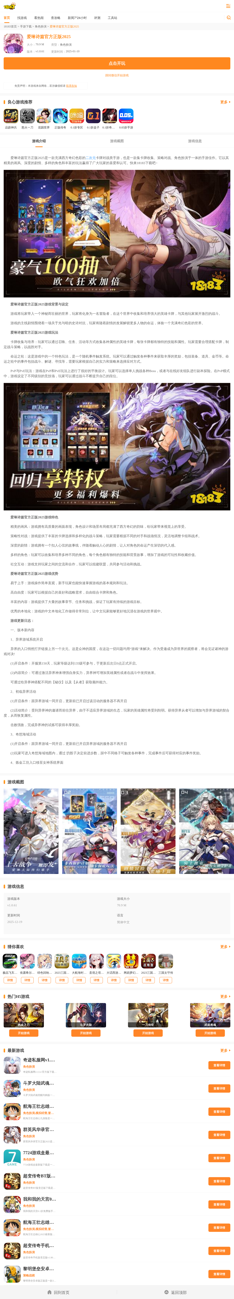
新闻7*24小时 (77, 17)
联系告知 (71, 85)
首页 (7, 17)
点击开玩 (117, 63)
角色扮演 (41, 26)
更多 (224, 102)
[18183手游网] (10, 6)
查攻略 (55, 17)
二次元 (91, 158)
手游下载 (26, 26)
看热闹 (39, 17)
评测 (97, 17)
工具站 (112, 17)
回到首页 (61, 1292)
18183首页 (10, 26)
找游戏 (22, 17)
